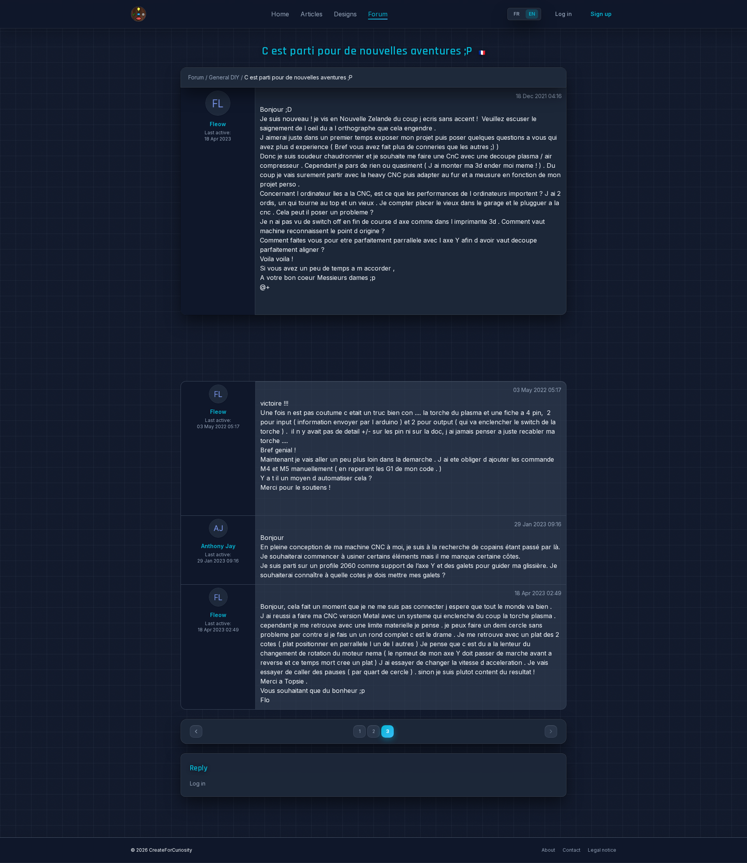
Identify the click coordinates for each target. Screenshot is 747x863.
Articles (312, 14)
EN (532, 14)
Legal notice (602, 850)
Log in (563, 14)
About (549, 850)
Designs (346, 14)
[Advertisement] (373, 348)
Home (281, 14)
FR (516, 14)
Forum (378, 14)
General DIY (224, 77)
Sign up (601, 14)
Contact (572, 850)
